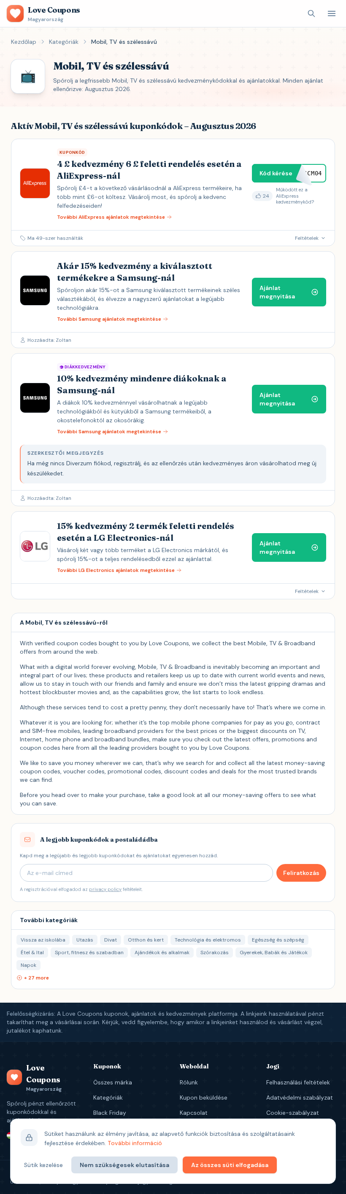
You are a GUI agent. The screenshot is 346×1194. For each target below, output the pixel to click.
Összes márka (112, 1082)
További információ (135, 1143)
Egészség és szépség (278, 939)
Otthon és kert (146, 939)
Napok (28, 965)
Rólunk (189, 1082)
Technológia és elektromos (208, 939)
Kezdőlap (23, 42)
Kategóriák (63, 42)
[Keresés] (311, 13)
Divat (110, 939)
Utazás (84, 939)
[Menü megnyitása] (331, 13)
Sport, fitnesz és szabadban (89, 952)
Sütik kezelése (43, 1165)
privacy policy (105, 889)
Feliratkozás (301, 873)
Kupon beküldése (203, 1097)
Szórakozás (214, 952)
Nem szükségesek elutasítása (124, 1165)
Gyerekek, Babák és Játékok (274, 952)
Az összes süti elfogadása (229, 1165)
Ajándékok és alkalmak (162, 952)
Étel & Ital (32, 952)
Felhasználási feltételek (298, 1082)
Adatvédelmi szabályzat (299, 1097)
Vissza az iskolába (43, 939)
